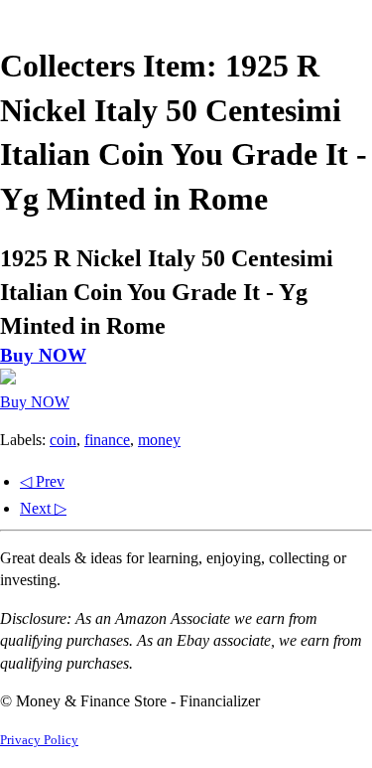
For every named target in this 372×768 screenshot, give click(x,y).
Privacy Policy (39, 740)
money (159, 439)
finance (107, 439)
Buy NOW (43, 355)
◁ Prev (42, 481)
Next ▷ (43, 508)
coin (63, 439)
